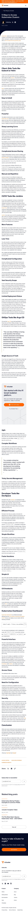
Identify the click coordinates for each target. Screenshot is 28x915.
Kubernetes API (5, 118)
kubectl (12, 77)
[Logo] (5, 5)
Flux (6, 603)
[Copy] (15, 769)
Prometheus (4, 663)
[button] (25, 5)
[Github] (11, 883)
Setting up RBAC (5, 157)
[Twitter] (2, 883)
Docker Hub (4, 207)
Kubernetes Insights (6, 762)
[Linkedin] (15, 22)
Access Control (5, 760)
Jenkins (3, 215)
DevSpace (13, 499)
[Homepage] (6, 862)
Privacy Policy (17, 784)
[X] (13, 22)
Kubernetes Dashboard (6, 614)
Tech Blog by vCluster (8, 10)
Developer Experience (17, 760)
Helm (3, 88)
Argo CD (9, 321)
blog (25, 718)
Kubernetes (4, 36)
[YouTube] (8, 883)
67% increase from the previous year (13, 40)
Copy (24, 624)
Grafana (10, 663)
